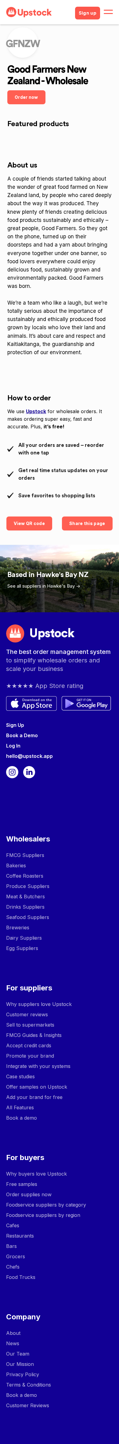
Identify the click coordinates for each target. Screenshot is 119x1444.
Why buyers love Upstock (36, 1174)
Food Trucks (20, 1277)
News (12, 1343)
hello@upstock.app (29, 756)
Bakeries (16, 865)
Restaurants (20, 1236)
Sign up (87, 13)
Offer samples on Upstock (36, 1087)
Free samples (21, 1184)
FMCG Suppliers (25, 855)
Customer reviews (27, 1014)
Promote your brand (30, 1056)
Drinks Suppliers (25, 907)
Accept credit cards (28, 1045)
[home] (38, 12)
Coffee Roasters (24, 876)
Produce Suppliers (27, 886)
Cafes (12, 1225)
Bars (11, 1246)
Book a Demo (22, 735)
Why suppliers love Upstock (39, 1004)
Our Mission (20, 1364)
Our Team (17, 1354)
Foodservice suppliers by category (46, 1205)
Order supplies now (29, 1194)
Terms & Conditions (28, 1385)
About (13, 1333)
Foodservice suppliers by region (43, 1215)
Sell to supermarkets (30, 1025)
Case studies (20, 1076)
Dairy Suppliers (24, 938)
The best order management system (58, 651)
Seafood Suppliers (27, 917)
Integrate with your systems (38, 1066)
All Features (20, 1107)
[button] (108, 12)
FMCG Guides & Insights (34, 1035)
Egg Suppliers (22, 948)
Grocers (15, 1256)
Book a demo (21, 1118)
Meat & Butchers (25, 896)
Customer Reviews (27, 1405)
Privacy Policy (22, 1374)
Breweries (17, 927)
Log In (13, 746)
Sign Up (15, 725)
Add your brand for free (34, 1097)
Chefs (13, 1267)
